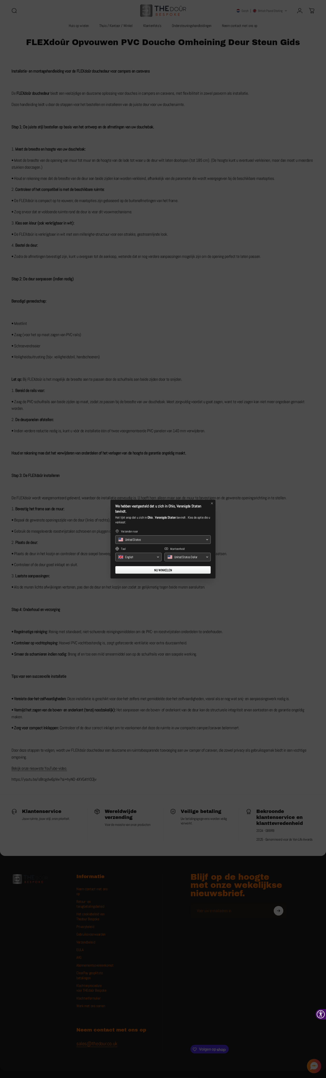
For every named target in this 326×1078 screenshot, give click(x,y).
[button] (163, 539)
